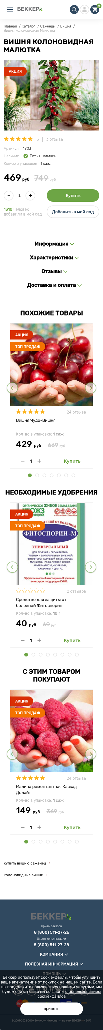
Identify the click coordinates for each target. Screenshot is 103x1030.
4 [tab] (52, 475)
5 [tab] (59, 475)
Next (90, 388)
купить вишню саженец (25, 863)
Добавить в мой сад (73, 211)
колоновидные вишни (23, 875)
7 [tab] (73, 475)
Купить (73, 195)
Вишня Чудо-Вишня (36, 420)
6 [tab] (66, 475)
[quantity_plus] (39, 461)
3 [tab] (44, 475)
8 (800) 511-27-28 (51, 945)
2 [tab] (37, 475)
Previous (12, 388)
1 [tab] (30, 475)
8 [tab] (77, 654)
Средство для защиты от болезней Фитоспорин (41, 602)
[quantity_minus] (22, 461)
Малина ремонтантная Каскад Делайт (46, 789)
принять (52, 1008)
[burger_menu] (10, 9)
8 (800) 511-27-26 (51, 932)
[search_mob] (74, 9)
